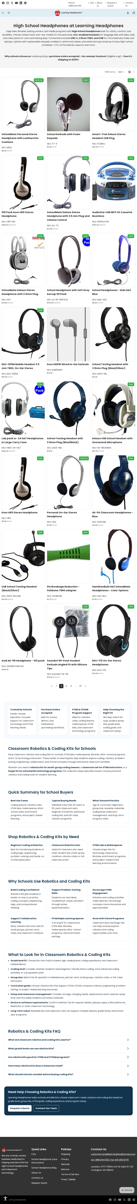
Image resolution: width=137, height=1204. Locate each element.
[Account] (128, 13)
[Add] (85, 127)
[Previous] (51, 686)
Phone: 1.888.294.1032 (74, 4)
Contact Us (129, 4)
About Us (99, 4)
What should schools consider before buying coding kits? (40, 1074)
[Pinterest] (133, 1199)
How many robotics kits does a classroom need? (35, 1065)
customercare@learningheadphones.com (113, 1154)
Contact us (37, 1177)
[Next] (85, 686)
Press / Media (68, 1179)
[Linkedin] (129, 1199)
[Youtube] (119, 1199)
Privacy (65, 1159)
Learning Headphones (17, 1200)
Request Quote (39, 1182)
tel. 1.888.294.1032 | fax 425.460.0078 (110, 1159)
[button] (121, 72)
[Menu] (3, 13)
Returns (65, 1169)
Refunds (65, 1164)
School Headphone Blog (43, 1167)
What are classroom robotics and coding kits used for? (39, 1039)
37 (80, 686)
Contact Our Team (46, 1108)
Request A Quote (112, 4)
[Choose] (85, 357)
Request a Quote (19, 1108)
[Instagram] (115, 1199)
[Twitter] (124, 1199)
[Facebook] (110, 1199)
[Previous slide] (6, 104)
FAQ (92, 2)
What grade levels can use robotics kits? (31, 1048)
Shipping (65, 1154)
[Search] (9, 13)
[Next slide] (41, 104)
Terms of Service (70, 1174)
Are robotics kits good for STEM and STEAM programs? (39, 1057)
